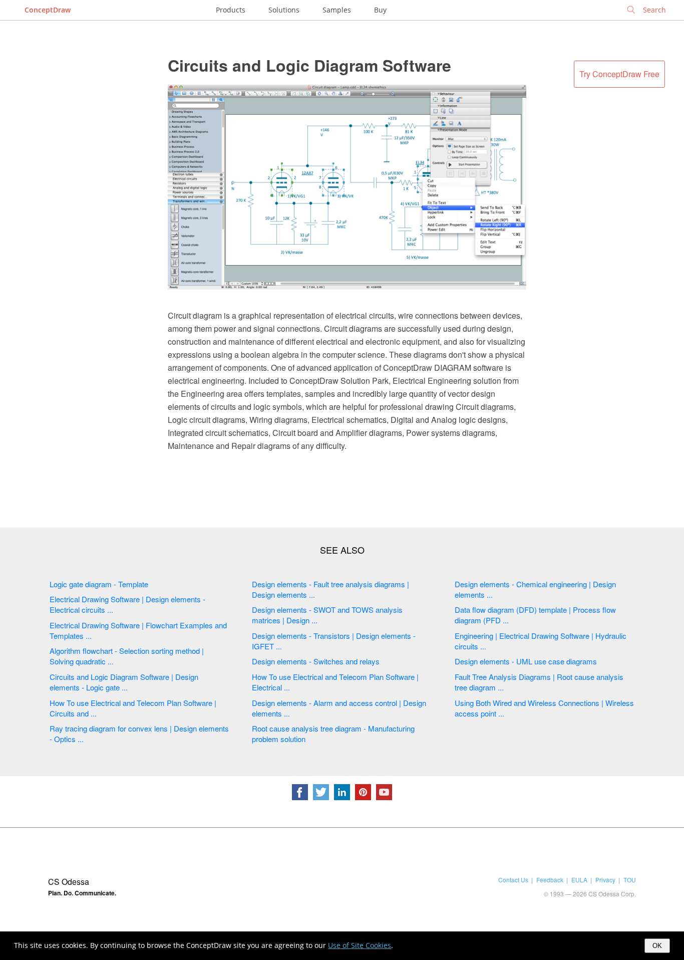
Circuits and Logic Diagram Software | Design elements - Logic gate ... (124, 681)
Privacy (605, 879)
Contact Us (513, 879)
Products (230, 10)
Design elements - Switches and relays (316, 661)
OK (657, 945)
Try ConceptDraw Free (619, 74)
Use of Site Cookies (359, 945)
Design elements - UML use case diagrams (526, 661)
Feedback (549, 879)
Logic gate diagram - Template (99, 584)
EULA (579, 879)
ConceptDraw (48, 10)
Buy (380, 10)
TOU (629, 879)
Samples (336, 10)
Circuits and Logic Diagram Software (309, 65)
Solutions (283, 10)
